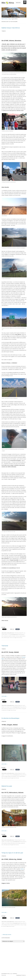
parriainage (18, 843)
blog (9, 18)
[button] (24, 2)
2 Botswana (16, 632)
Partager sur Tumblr (17, 629)
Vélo (2, 637)
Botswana (6, 636)
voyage (23, 708)
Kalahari (10, 636)
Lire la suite (5, 696)
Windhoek (6, 637)
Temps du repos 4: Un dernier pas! (12, 853)
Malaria (5, 843)
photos (8, 924)
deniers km (6, 708)
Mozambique (13, 776)
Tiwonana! (5, 646)
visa (4, 778)
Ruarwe (12, 924)
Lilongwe (6, 776)
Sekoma (17, 636)
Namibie (13, 636)
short (18, 776)
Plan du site (4, 975)
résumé (13, 708)
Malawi (10, 708)
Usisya (21, 924)
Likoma (22, 869)
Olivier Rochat (19, 637)
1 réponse (4, 31)
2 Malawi (16, 705)
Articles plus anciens (6, 934)
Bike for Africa (5, 18)
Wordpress (23, 975)
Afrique (19, 634)
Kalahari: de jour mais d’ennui (11, 28)
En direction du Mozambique (10, 718)
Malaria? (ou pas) (7, 786)
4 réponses (4, 721)
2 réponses (4, 856)
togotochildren (22, 636)
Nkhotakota (13, 843)
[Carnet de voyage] (14, 12)
